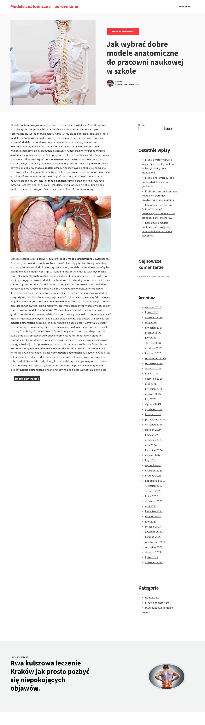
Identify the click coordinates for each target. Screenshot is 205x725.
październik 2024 (155, 419)
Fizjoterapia (152, 597)
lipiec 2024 (151, 434)
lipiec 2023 (151, 496)
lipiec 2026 (151, 312)
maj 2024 (151, 445)
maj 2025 (151, 383)
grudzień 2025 (153, 348)
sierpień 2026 (153, 307)
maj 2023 (151, 506)
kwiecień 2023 (154, 511)
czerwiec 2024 (154, 439)
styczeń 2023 (153, 526)
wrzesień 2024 (154, 424)
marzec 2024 (153, 455)
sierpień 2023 (153, 491)
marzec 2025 (153, 394)
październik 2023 (155, 480)
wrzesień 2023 (154, 485)
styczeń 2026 (153, 343)
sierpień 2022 (153, 552)
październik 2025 (155, 358)
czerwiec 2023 (154, 501)
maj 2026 (151, 322)
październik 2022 (155, 542)
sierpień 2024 (153, 429)
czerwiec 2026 (154, 317)
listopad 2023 (153, 475)
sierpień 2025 (153, 368)
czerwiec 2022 (154, 562)
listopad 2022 (153, 536)
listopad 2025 (153, 353)
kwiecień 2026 (154, 327)
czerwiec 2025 (154, 378)
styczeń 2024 (153, 465)
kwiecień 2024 (154, 450)
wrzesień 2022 (154, 547)
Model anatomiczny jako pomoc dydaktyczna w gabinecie (158, 182)
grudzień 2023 (153, 470)
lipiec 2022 (151, 557)
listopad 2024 (153, 414)
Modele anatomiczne (123, 31)
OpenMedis (184, 6)
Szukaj (141, 125)
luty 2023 (150, 521)
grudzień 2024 (153, 409)
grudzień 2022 (153, 531)
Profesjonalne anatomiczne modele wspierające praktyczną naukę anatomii (159, 195)
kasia (136, 84)
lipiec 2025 (151, 373)
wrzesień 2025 (154, 363)
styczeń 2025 (153, 404)
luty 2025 (150, 399)
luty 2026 (150, 337)
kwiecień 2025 (154, 388)
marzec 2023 (153, 516)
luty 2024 (150, 460)
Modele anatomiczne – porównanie (44, 6)
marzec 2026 (153, 332)
